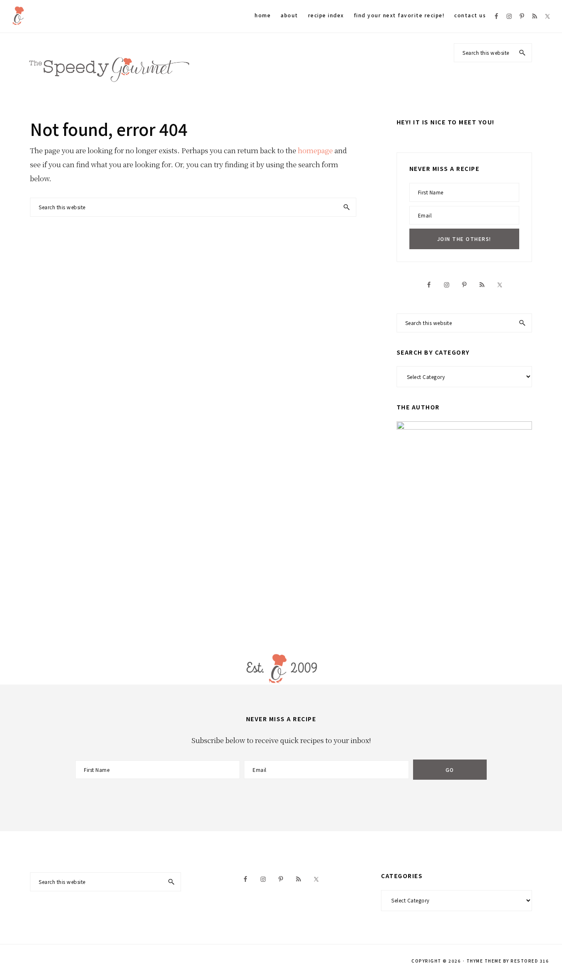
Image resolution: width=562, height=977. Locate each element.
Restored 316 (530, 961)
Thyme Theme (484, 961)
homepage (315, 150)
